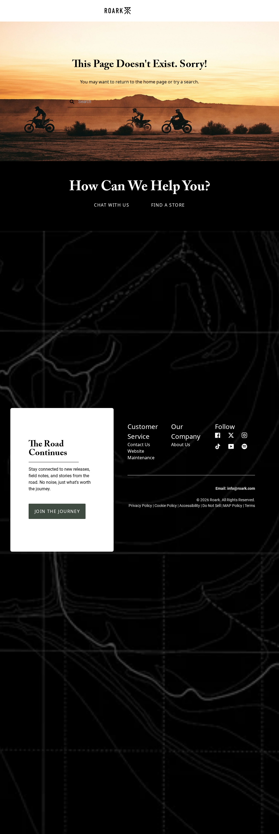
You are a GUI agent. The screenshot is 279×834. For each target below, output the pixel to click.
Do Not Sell (212, 505)
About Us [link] (180, 445)
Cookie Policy (166, 505)
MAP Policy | (234, 505)
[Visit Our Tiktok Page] (217, 446)
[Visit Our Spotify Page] (244, 446)
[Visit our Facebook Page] (217, 435)
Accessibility (190, 505)
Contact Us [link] (139, 445)
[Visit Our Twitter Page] (231, 435)
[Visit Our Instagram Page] (244, 435)
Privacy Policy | (141, 505)
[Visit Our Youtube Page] (231, 446)
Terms (250, 505)
